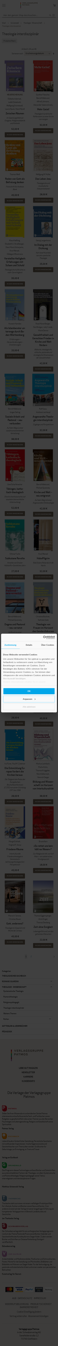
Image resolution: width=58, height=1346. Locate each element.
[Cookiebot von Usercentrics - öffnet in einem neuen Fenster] (43, 637)
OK (29, 691)
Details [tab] (29, 645)
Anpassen (27, 699)
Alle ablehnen (29, 707)
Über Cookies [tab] (47, 645)
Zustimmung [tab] (10, 645)
